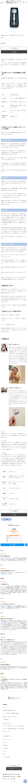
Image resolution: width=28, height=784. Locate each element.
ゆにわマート (15, 781)
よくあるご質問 (6, 757)
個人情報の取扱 (6, 776)
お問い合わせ (13, 776)
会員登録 (19, 776)
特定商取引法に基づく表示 (8, 774)
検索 (3, 754)
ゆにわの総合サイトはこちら (14, 768)
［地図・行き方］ (15, 713)
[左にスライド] (10, 31)
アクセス (4, 742)
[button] (1, 1)
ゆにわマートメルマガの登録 (9, 778)
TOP (25, 781)
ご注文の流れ (5, 748)
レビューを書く (12, 544)
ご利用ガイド (5, 745)
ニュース (4, 751)
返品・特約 (17, 774)
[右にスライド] (17, 31)
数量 (2, 37)
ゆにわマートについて (7, 739)
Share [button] (7, 519)
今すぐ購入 (14, 52)
